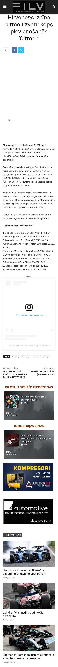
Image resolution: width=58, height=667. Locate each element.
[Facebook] (14, 50)
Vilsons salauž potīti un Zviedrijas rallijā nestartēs (15, 374)
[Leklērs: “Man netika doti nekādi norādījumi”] (29, 596)
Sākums (4, 18)
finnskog (15, 357)
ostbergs (35, 357)
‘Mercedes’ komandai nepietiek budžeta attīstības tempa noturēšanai (28, 656)
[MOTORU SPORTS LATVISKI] (29, 7)
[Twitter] (21, 50)
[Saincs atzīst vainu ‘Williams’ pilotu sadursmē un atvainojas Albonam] (29, 554)
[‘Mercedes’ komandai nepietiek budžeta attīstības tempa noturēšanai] (29, 638)
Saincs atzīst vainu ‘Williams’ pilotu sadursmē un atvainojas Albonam (26, 572)
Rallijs (11, 18)
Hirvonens (26, 357)
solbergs (45, 357)
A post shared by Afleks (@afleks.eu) (29, 345)
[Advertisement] (29, 86)
